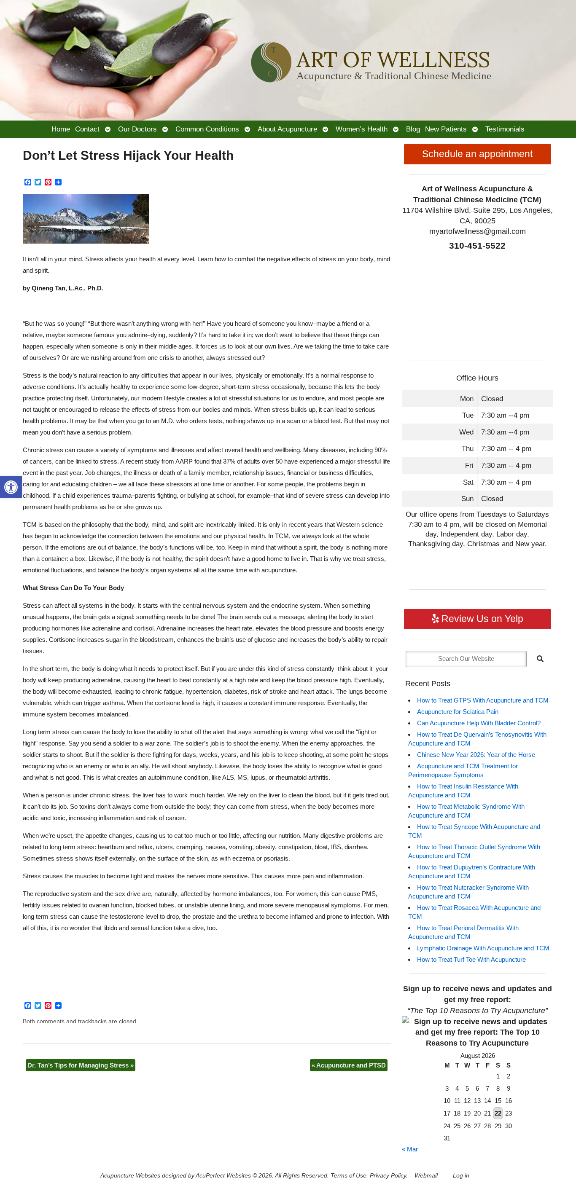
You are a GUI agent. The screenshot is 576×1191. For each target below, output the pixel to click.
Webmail (426, 1175)
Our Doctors (137, 129)
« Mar (410, 1149)
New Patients (446, 129)
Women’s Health (362, 129)
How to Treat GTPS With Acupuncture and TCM (483, 700)
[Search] (540, 659)
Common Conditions (207, 129)
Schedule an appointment (477, 154)
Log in (461, 1175)
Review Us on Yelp (481, 619)
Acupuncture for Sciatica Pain (457, 711)
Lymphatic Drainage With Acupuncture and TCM (483, 948)
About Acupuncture (287, 129)
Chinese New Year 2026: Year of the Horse (476, 754)
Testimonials (505, 129)
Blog (413, 129)
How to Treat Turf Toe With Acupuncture (471, 959)
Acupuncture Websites (130, 1175)
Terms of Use (348, 1175)
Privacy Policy (388, 1175)
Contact (87, 129)
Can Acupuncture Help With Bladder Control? (479, 723)
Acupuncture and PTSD (349, 1065)
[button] (11, 487)
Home (60, 129)
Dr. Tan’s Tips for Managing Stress (80, 1065)
